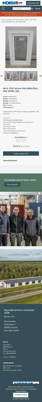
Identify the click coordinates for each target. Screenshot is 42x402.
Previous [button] (2, 76)
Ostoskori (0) (33, 3)
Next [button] (40, 76)
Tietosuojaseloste (21, 391)
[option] (21, 47)
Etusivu (4, 20)
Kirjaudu (37, 9)
